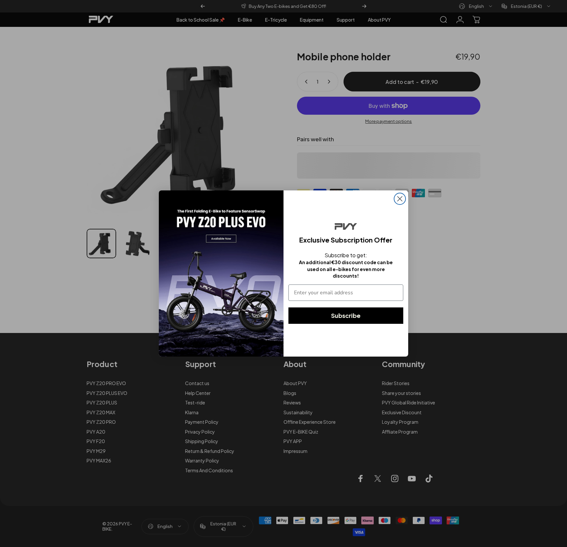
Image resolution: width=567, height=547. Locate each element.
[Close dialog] (400, 199)
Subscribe (346, 315)
